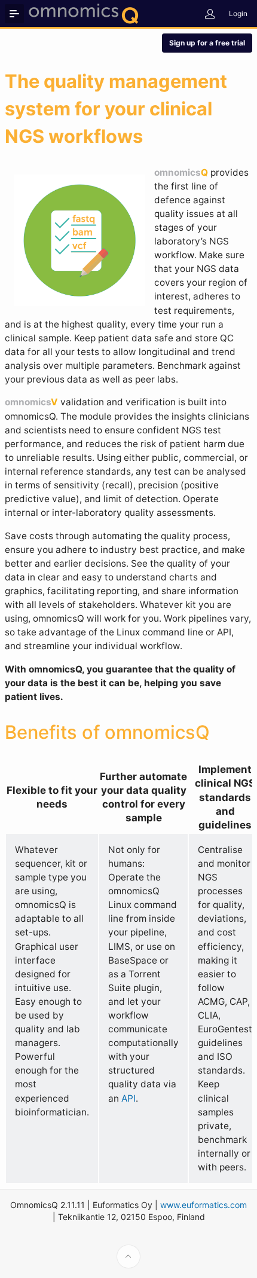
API (128, 1098)
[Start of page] (128, 1256)
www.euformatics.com (203, 1205)
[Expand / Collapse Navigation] (14, 13)
